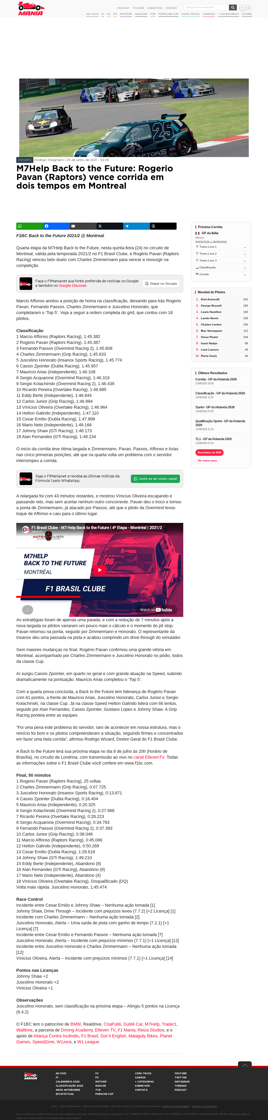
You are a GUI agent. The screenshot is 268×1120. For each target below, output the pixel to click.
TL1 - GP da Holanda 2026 (213, 439)
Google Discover (72, 286)
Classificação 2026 (69, 1086)
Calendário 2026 (67, 1082)
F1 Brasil (89, 1035)
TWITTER (181, 1077)
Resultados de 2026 (209, 452)
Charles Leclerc (211, 324)
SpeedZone (43, 1041)
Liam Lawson (210, 349)
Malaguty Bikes (143, 1035)
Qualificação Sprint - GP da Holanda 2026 (220, 423)
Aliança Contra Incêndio (56, 1035)
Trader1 (169, 1024)
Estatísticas (65, 1094)
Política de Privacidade (175, 1106)
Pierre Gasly (209, 355)
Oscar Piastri (209, 337)
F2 (108, 14)
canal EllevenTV (149, 757)
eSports (24, 160)
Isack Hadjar (209, 343)
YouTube (138, 8)
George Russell (211, 305)
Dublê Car (132, 1024)
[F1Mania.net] (31, 8)
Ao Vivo (92, 14)
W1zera (64, 1041)
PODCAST (181, 1090)
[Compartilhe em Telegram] (136, 226)
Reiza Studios (151, 1030)
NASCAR (141, 14)
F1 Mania (126, 1030)
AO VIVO (61, 1073)
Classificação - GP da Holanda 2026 (220, 393)
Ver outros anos (207, 460)
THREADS (181, 1086)
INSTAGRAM (182, 1082)
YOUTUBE (181, 1073)
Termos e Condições (204, 1106)
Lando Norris (209, 318)
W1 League (88, 1041)
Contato (171, 8)
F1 (102, 14)
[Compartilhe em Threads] (163, 226)
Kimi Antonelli (210, 299)
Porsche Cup (169, 14)
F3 (115, 14)
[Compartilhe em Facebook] (56, 226)
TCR (153, 14)
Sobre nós (154, 8)
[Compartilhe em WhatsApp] (29, 226)
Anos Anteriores (68, 1090)
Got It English (113, 1035)
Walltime (24, 1030)
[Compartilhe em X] (110, 226)
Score (247, 14)
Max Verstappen (211, 330)
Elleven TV (105, 1030)
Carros (209, 14)
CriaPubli (112, 1024)
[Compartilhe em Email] (83, 226)
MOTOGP (101, 1082)
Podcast (123, 8)
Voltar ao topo (245, 1066)
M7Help (152, 1024)
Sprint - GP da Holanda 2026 (215, 407)
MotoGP (126, 14)
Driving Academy (77, 1030)
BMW (75, 1024)
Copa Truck (190, 14)
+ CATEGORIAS (228, 14)
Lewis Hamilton (211, 311)
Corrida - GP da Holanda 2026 (216, 379)
